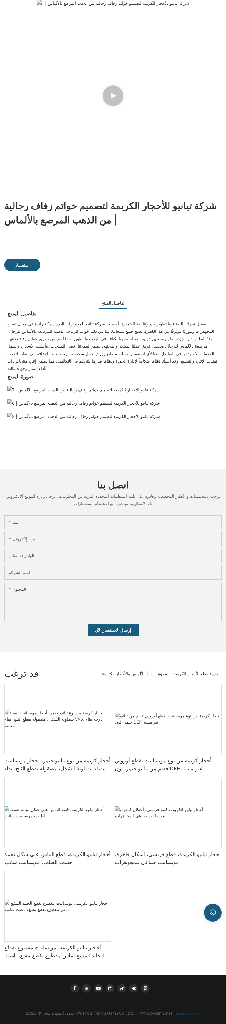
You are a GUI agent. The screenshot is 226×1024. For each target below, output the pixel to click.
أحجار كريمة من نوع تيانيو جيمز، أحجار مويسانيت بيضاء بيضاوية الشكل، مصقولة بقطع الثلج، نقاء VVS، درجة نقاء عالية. (57, 764)
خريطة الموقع (187, 1012)
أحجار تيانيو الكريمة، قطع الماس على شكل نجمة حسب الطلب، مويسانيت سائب (57, 858)
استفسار (22, 264)
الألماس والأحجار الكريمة (123, 673)
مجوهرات (159, 673)
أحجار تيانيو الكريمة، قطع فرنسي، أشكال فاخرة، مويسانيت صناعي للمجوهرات (168, 858)
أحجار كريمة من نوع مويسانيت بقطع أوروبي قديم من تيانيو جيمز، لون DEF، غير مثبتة (163, 764)
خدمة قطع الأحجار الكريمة (196, 673)
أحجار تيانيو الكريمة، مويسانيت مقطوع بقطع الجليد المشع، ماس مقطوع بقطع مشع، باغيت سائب (54, 952)
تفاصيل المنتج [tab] (113, 302)
